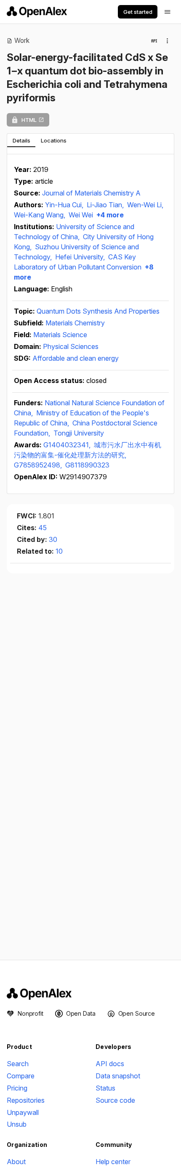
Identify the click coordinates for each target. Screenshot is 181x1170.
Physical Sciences (70, 346)
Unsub (17, 1124)
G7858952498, (39, 465)
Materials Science (60, 334)
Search (18, 1063)
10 (59, 551)
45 (42, 527)
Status (105, 1088)
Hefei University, (80, 257)
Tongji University (78, 433)
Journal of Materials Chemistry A (91, 193)
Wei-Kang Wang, (40, 215)
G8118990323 (87, 465)
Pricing (17, 1088)
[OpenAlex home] (37, 11)
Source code (115, 1100)
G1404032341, (67, 445)
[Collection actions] (167, 41)
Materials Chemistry (75, 323)
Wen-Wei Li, (145, 205)
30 (53, 539)
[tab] (21, 140)
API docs (110, 1063)
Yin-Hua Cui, (65, 205)
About (16, 1161)
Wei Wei (81, 215)
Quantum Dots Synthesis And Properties (98, 311)
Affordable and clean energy (75, 358)
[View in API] (154, 41)
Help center (113, 1161)
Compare (21, 1076)
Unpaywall (23, 1112)
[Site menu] (167, 11)
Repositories (26, 1100)
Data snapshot (118, 1076)
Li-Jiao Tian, (106, 205)
